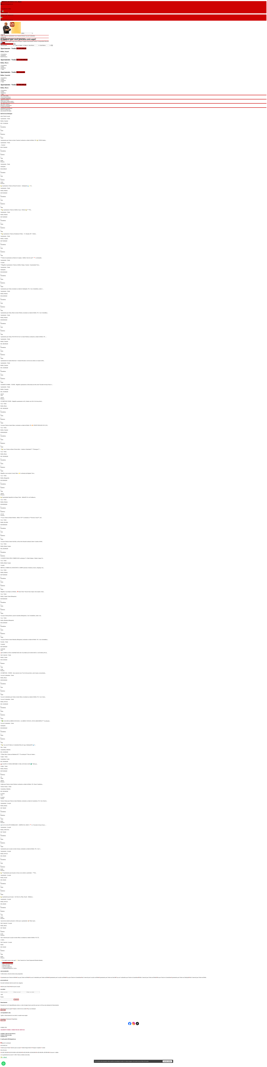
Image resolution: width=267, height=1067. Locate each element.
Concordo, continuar (167, 1061)
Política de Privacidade (145, 1061)
